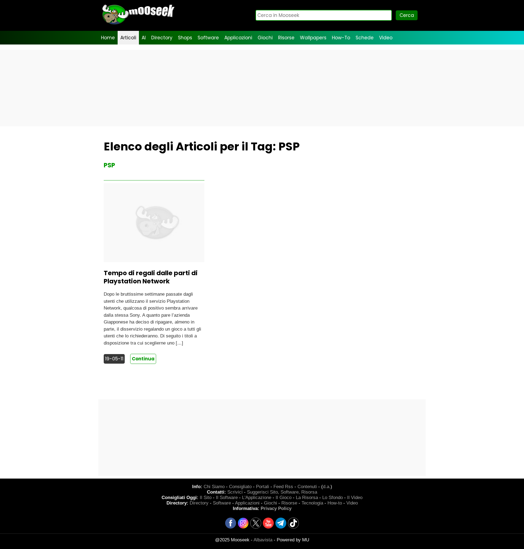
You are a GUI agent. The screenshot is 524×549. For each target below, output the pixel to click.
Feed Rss (283, 486)
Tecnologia (312, 503)
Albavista (263, 539)
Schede (365, 37)
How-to (334, 503)
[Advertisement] (262, 88)
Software (208, 37)
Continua (143, 358)
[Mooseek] (138, 24)
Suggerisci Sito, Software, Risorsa (282, 492)
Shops (185, 37)
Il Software (227, 497)
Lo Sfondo (332, 497)
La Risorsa (307, 497)
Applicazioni (238, 37)
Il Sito (206, 497)
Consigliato (240, 486)
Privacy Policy (276, 508)
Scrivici (235, 492)
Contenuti (307, 486)
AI (144, 37)
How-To (341, 37)
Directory (161, 37)
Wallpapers (313, 37)
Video (385, 37)
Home (108, 37)
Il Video (354, 497)
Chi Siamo (214, 486)
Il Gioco (283, 497)
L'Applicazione (256, 497)
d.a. (327, 486)
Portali (262, 486)
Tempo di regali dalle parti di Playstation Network (151, 277)
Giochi (265, 37)
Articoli (128, 37)
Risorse (286, 37)
